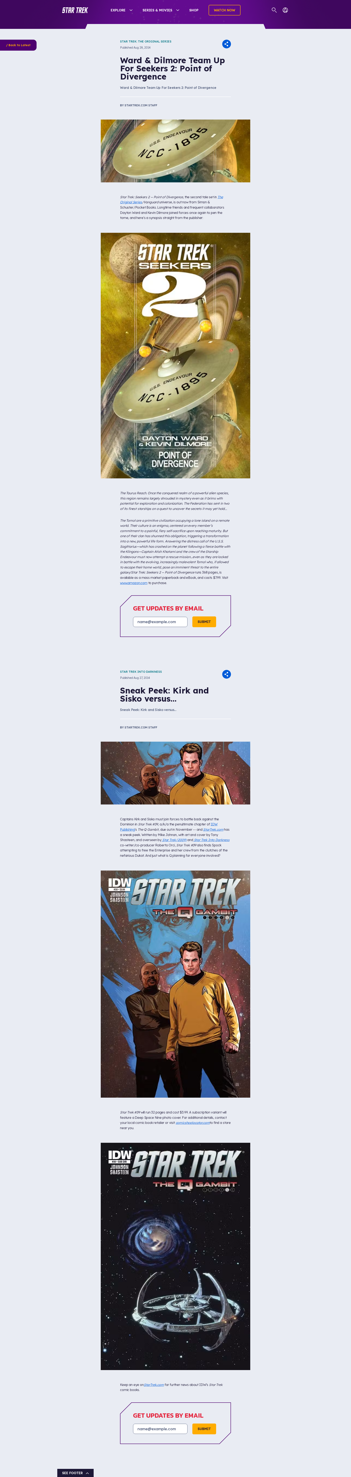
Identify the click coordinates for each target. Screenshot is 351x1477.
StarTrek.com (213, 829)
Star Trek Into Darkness (141, 672)
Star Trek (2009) (173, 840)
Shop (193, 10)
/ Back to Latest (18, 45)
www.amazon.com (133, 583)
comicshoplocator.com (193, 1123)
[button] (75, 10)
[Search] (274, 10)
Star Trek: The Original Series (145, 41)
